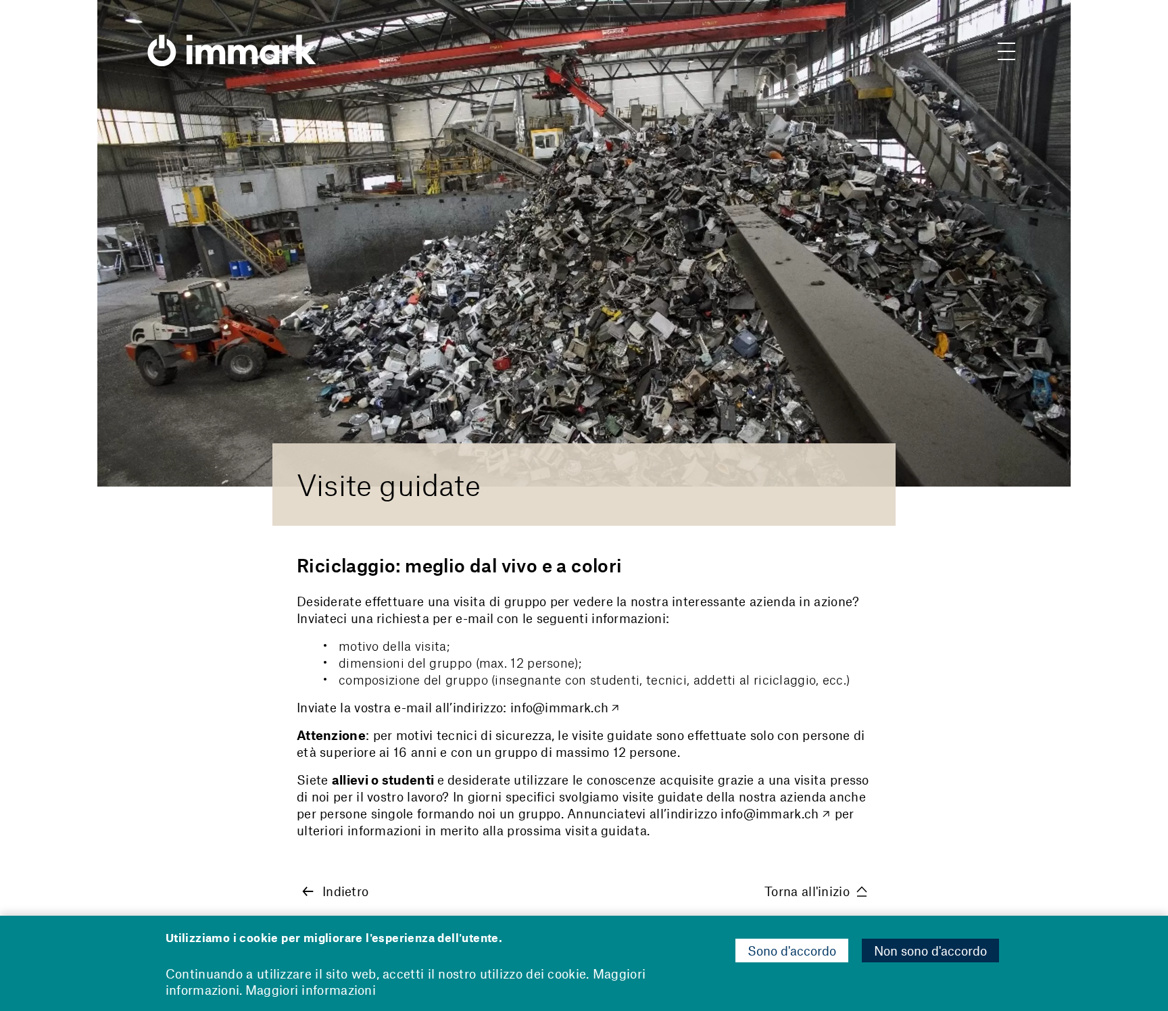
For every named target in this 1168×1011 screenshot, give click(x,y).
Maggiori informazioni (310, 989)
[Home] (232, 40)
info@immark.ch (559, 707)
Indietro (345, 891)
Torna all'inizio (807, 891)
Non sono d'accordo (930, 950)
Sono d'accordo (792, 950)
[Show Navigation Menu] (1006, 53)
